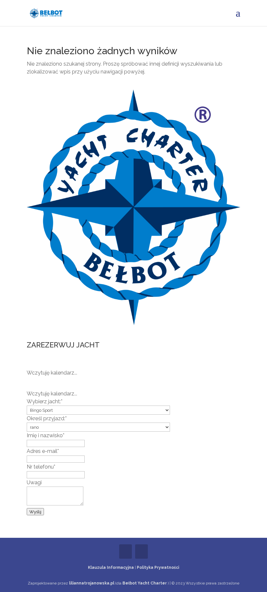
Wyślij (35, 511)
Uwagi (34, 482)
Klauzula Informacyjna (111, 567)
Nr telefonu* (41, 467)
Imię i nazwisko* (45, 435)
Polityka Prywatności (158, 567)
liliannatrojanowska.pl (92, 583)
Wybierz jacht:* (45, 401)
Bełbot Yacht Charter (145, 583)
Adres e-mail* (43, 451)
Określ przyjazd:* (47, 418)
